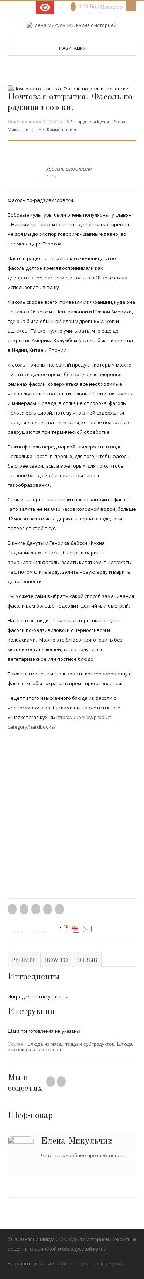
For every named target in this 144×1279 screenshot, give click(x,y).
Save (40, 931)
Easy (51, 175)
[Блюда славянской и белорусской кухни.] (72, 25)
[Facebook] (50, 1083)
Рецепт (23, 959)
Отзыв (87, 959)
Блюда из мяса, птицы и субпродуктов (70, 1044)
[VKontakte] (28, 5)
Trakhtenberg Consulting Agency (88, 1263)
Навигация (72, 48)
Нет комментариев (57, 129)
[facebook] (9, 5)
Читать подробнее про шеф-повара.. (85, 1155)
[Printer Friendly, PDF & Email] (75, 931)
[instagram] (22, 5)
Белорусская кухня (89, 121)
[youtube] (16, 5)
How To (56, 959)
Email (17, 931)
